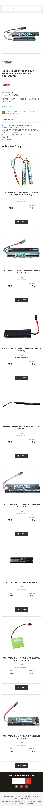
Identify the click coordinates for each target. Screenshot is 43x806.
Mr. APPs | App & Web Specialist (24, 803)
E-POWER (21, 199)
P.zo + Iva (32, 205)
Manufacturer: (6, 93)
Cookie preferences (35, 801)
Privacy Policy (25, 801)
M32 (27, 130)
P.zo (10, 205)
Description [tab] (8, 119)
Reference (5, 95)
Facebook (16, 786)
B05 (31, 130)
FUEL (12, 93)
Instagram (26, 786)
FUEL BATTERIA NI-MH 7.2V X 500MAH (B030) (21, 582)
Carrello (21, 222)
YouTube (21, 786)
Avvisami (21, 300)
